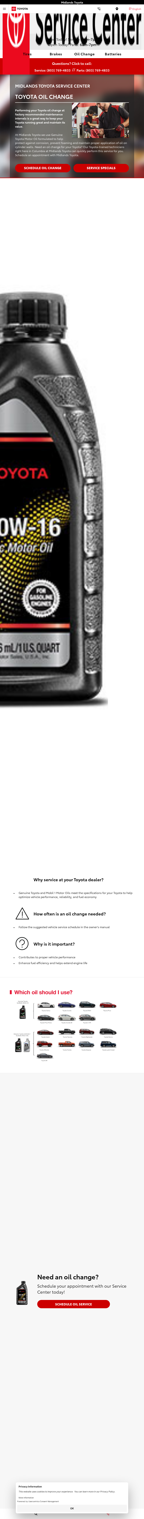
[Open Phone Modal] (99, 8)
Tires (27, 53)
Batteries (113, 53)
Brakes (56, 53)
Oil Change (84, 53)
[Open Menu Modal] (4, 8)
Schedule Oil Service (73, 1304)
